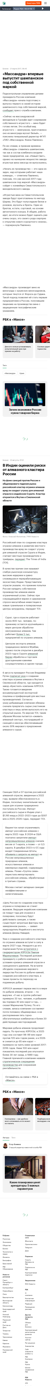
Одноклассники (30, 1244)
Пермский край (7, 1321)
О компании (28, 1294)
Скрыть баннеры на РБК (29, 1262)
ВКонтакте (29, 1241)
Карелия (6, 1343)
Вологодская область (7, 1301)
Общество (7, 1245)
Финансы (6, 1257)
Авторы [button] (6, 1137)
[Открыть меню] (45, 3)
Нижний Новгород (6, 1315)
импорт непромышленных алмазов (20, 838)
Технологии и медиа (8, 1253)
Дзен (27, 1250)
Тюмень (6, 1334)
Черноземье (7, 1337)
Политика (6, 1239)
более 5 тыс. (23, 634)
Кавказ (5, 1340)
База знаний (7, 1263)
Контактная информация (29, 1299)
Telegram (28, 1247)
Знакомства (29, 1346)
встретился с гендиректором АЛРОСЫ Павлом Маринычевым (21, 952)
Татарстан (6, 1330)
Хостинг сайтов (28, 1338)
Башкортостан (8, 1297)
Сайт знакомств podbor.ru (29, 1351)
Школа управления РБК (29, 1369)
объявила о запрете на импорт (22, 854)
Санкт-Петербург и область (7, 1282)
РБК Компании (29, 1358)
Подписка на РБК (30, 1268)
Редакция (28, 1304)
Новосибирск (8, 1291)
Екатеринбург (8, 1287)
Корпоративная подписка (30, 1273)
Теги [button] (5, 365)
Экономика (7, 1242)
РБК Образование (8, 1268)
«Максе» (10, 1080)
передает (20, 559)
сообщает (8, 110)
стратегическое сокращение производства (19, 1062)
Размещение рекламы (29, 1308)
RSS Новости (30, 1284)
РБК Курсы (27, 1363)
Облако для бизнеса (28, 1324)
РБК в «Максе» (14, 319)
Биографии (7, 1260)
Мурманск (6, 1346)
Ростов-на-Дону (7, 1326)
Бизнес (6, 68)
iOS (26, 1383)
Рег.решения (29, 1343)
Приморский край (8, 1351)
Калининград (8, 1306)
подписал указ (18, 675)
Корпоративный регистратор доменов (29, 1332)
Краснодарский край (8, 1310)
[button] (18, 342)
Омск (5, 1294)
